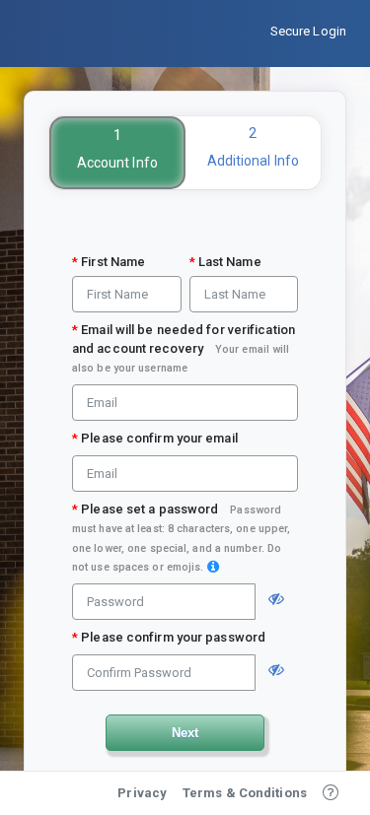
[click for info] (213, 567)
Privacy (142, 792)
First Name (108, 261)
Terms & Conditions (245, 792)
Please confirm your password (168, 637)
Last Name (225, 261)
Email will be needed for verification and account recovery (183, 348)
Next (185, 732)
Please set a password (181, 537)
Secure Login (308, 31)
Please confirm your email (155, 438)
